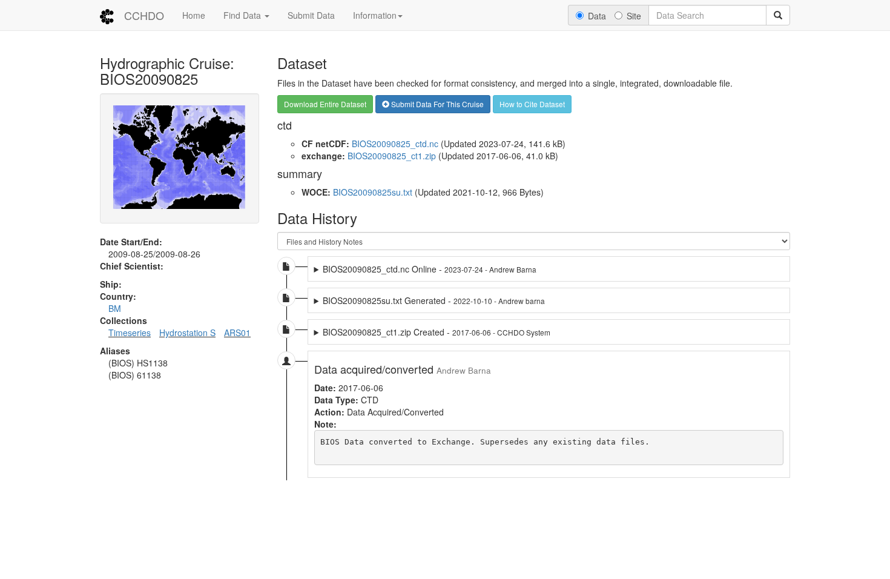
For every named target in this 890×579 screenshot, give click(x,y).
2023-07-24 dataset (458, 269)
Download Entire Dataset (325, 104)
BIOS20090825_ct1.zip (392, 156)
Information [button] (375, 15)
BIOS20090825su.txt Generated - (434, 300)
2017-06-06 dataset (432, 332)
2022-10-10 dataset (438, 300)
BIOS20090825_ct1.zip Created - (436, 332)
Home (193, 15)
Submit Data (311, 15)
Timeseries (129, 332)
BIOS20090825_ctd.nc (395, 143)
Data (597, 16)
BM (114, 308)
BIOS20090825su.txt (372, 192)
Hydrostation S (187, 332)
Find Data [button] (243, 15)
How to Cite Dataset (532, 104)
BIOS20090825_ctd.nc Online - (429, 269)
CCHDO (144, 15)
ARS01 (237, 332)
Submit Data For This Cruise (436, 104)
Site (634, 16)
